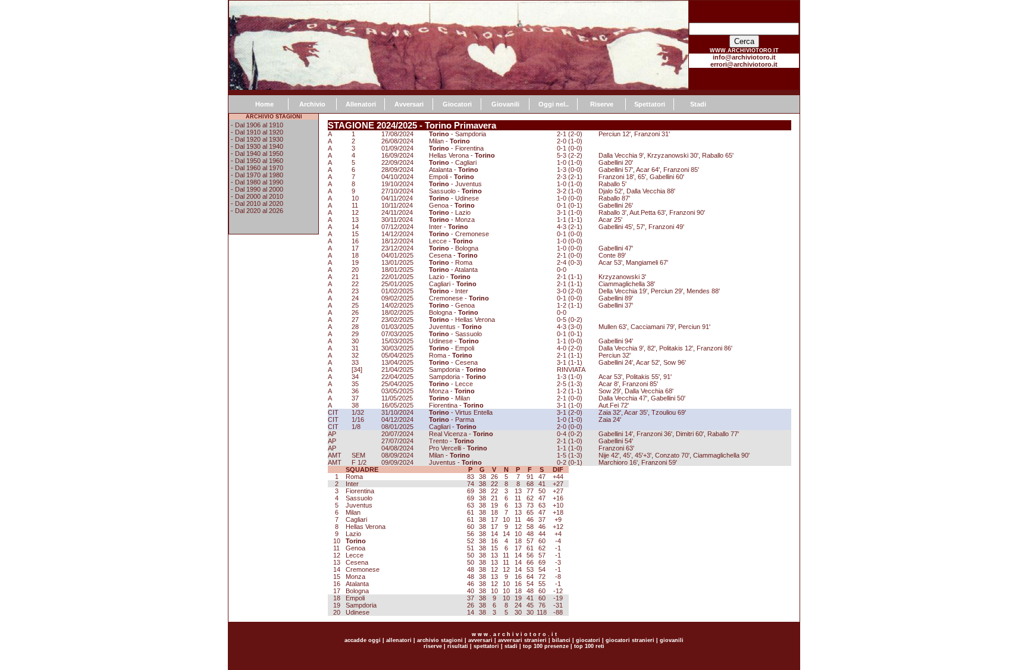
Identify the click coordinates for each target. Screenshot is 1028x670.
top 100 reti (589, 646)
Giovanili (505, 104)
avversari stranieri (522, 640)
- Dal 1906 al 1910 (257, 125)
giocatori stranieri (630, 640)
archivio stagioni (439, 640)
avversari (480, 640)
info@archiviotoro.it (744, 57)
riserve (433, 646)
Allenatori (361, 104)
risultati (457, 646)
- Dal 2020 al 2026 (257, 210)
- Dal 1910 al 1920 (257, 132)
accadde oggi (362, 640)
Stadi (698, 104)
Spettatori (649, 104)
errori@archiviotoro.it (744, 64)
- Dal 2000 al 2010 (257, 196)
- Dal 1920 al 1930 (257, 139)
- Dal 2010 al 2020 (257, 203)
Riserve (601, 104)
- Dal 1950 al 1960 (257, 160)
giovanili (672, 640)
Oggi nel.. (553, 104)
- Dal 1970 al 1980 (257, 175)
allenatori (399, 640)
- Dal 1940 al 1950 (257, 153)
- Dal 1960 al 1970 (257, 167)
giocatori (588, 640)
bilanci (561, 640)
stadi (511, 646)
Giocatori (457, 104)
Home (264, 104)
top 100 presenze (546, 646)
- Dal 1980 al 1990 (257, 182)
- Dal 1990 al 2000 (257, 189)
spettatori (486, 646)
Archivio (312, 104)
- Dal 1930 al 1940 (257, 146)
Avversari (409, 104)
